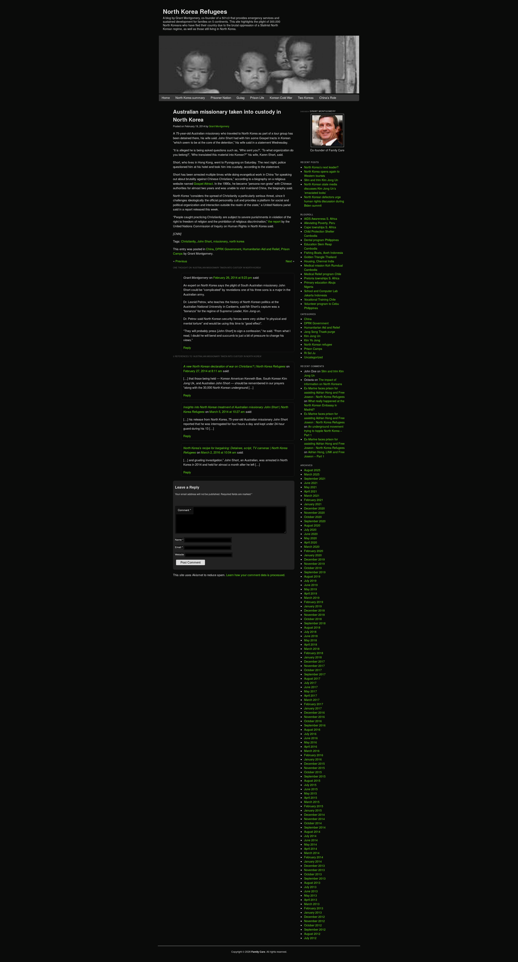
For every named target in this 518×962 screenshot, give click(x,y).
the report (274, 221)
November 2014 (314, 819)
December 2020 (314, 508)
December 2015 (314, 763)
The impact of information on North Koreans (323, 382)
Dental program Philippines (321, 240)
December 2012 (314, 917)
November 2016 (314, 717)
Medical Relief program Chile (322, 274)
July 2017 (310, 683)
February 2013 (313, 908)
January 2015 (313, 810)
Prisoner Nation (221, 97)
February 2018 (313, 653)
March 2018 (312, 649)
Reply (187, 347)
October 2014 (313, 823)
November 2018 (314, 615)
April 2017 (310, 695)
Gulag (240, 97)
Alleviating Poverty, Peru (319, 223)
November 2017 (314, 666)
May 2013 (310, 895)
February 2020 (313, 551)
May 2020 (310, 538)
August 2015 (312, 780)
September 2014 (315, 827)
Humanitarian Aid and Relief (261, 249)
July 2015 (310, 785)
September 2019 (315, 572)
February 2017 (313, 704)
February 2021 (313, 500)
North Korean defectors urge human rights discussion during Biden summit (324, 201)
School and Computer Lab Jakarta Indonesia (321, 293)
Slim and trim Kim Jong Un (321, 180)
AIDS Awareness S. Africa (320, 219)
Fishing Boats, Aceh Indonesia (323, 253)
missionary (220, 241)
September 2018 (315, 623)
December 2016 (314, 712)
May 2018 (310, 640)
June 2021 (311, 483)
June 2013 (311, 891)
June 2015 (311, 789)
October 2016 (313, 721)
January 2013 (313, 912)
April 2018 (310, 644)
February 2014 (313, 857)
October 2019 (313, 568)
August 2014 (312, 832)
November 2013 (314, 870)
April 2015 (310, 797)
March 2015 (312, 802)
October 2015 (313, 772)
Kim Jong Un (312, 336)
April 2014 (310, 849)
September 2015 (315, 776)
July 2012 (310, 938)
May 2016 (310, 742)
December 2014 (314, 815)
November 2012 (314, 921)
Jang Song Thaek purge (319, 332)
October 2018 (313, 619)
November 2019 (314, 564)
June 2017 (311, 687)
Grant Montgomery (219, 126)
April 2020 (310, 542)
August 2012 (312, 934)
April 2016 (310, 746)
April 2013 (310, 900)
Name (179, 539)
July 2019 (310, 581)
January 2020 (313, 555)
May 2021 (310, 487)
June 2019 (311, 585)
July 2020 (310, 529)
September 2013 (315, 878)
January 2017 (313, 708)
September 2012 (315, 929)
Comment (184, 510)
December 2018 (314, 610)
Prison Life (257, 97)
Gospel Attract (203, 183)
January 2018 (313, 657)
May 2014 (310, 844)
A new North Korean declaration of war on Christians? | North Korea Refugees (234, 366)
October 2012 (313, 925)
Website (179, 554)
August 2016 (312, 729)
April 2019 (310, 593)
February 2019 (313, 602)
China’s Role (327, 97)
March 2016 (312, 751)
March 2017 (312, 700)
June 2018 (311, 636)
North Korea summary (190, 97)
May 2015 (310, 793)
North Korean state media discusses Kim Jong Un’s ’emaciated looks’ (320, 188)
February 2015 (313, 806)
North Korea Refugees (195, 11)
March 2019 (312, 598)
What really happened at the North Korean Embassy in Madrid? (324, 405)
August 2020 (312, 525)
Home (166, 97)
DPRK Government (228, 249)
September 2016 (315, 725)
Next (289, 261)
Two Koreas (306, 97)
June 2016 (311, 738)
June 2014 (311, 840)
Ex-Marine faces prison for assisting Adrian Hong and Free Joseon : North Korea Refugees (324, 392)
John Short (204, 241)
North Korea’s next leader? (321, 167)
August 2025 (312, 470)
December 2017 (314, 661)
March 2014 (312, 853)
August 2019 (312, 576)
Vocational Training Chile (320, 299)
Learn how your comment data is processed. (255, 575)
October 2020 (313, 517)
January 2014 (313, 861)
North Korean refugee (318, 344)
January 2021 (313, 504)
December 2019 (314, 559)
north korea (236, 241)
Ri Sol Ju (309, 353)
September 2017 (315, 674)
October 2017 (313, 670)
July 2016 (310, 734)
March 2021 (312, 495)
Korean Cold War (281, 97)
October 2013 (313, 874)
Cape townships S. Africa (320, 227)
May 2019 (310, 589)
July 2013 (310, 887)
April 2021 (310, 491)
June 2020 (311, 534)
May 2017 (310, 691)
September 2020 (315, 521)
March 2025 (312, 474)
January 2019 (313, 606)
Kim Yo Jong (312, 340)
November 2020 (314, 512)
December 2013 (314, 866)
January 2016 (313, 759)
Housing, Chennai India (319, 261)
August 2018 (312, 627)
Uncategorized (313, 357)
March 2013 (312, 904)
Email (179, 547)
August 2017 (312, 678)
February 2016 (313, 755)
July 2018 (310, 632)
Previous (181, 261)
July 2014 (310, 836)
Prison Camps (313, 349)
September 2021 (315, 478)
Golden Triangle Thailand (320, 257)
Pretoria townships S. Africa (321, 278)
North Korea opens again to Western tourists (322, 173)
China (210, 249)
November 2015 (314, 768)
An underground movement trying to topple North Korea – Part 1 (323, 430)
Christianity (188, 241)
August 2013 (312, 883)
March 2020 (312, 547)
